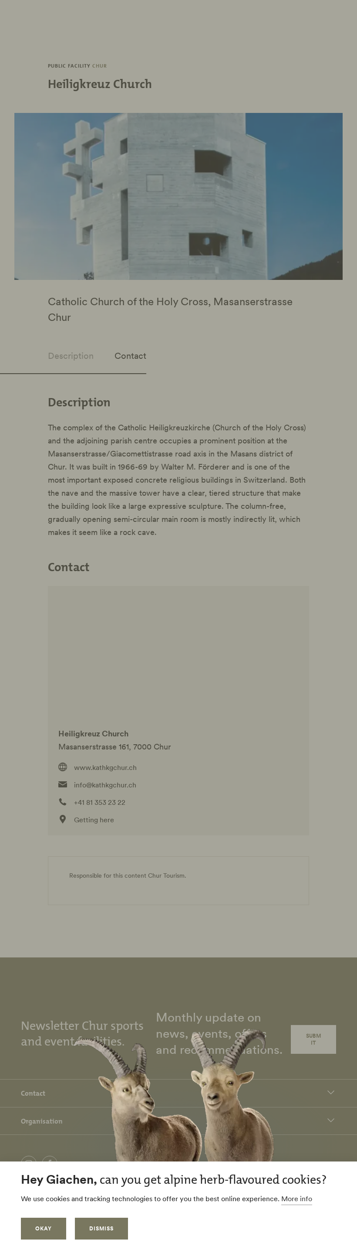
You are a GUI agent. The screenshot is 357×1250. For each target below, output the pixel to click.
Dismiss (101, 1228)
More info (296, 1198)
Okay (43, 1228)
